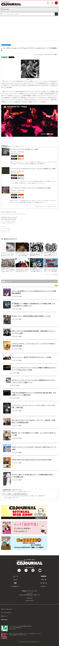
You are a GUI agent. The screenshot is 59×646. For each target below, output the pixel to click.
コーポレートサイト (29, 600)
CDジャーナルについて (6, 609)
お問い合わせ (4, 619)
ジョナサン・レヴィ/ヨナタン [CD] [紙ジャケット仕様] (24, 149)
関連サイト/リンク (19, 146)
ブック (15, 579)
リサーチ (43, 579)
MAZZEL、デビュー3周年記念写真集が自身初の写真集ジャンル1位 (31, 316)
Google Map (29, 597)
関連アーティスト (11, 146)
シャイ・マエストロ (38, 54)
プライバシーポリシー (6, 612)
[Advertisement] (29, 29)
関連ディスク (4, 146)
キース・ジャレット (17, 95)
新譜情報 (43, 576)
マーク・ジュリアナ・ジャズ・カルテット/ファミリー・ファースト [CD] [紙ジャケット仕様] (32, 168)
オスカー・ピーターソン (31, 91)
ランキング (43, 583)
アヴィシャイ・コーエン (29, 93)
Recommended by (50, 274)
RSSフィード (4, 616)
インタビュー (15, 586)
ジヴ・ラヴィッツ (19, 83)
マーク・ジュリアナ (7, 93)
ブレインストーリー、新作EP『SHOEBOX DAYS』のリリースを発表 (31, 357)
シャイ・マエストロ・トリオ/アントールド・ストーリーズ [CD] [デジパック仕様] (30, 188)
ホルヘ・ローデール (7, 83)
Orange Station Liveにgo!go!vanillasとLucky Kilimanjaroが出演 (31, 459)
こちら (20, 491)
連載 (15, 583)
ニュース (15, 576)
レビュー (43, 586)
